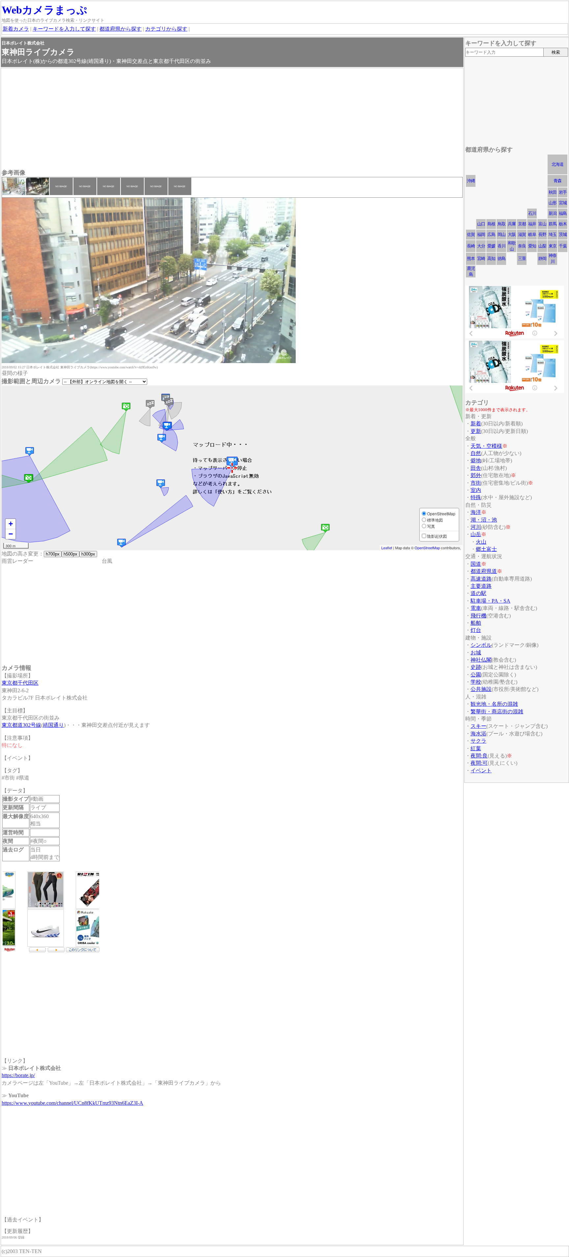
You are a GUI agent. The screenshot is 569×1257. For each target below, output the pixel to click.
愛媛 (491, 245)
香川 (501, 245)
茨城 (563, 234)
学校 (476, 682)
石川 (532, 213)
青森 (557, 180)
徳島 (501, 258)
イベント (481, 770)
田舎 (476, 468)
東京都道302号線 (21, 725)
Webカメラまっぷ (44, 10)
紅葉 (476, 748)
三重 (522, 258)
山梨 (542, 245)
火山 (481, 542)
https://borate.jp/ (18, 1075)
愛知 (532, 245)
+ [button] (11, 524)
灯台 (476, 630)
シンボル (481, 645)
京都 (522, 223)
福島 (563, 213)
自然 (476, 453)
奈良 (522, 245)
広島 (491, 234)
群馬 (552, 223)
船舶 (476, 623)
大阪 (512, 234)
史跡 (476, 667)
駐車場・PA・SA (490, 601)
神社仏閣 (481, 660)
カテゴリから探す (166, 29)
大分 (481, 245)
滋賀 (522, 234)
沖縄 (471, 180)
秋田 (552, 192)
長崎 (471, 245)
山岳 (476, 534)
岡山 (501, 234)
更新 (476, 431)
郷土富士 (486, 549)
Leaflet (386, 547)
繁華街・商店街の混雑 (497, 711)
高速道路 (481, 579)
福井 (532, 223)
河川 (476, 527)
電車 (476, 608)
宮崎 (481, 258)
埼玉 (552, 234)
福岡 (481, 234)
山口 (481, 223)
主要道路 (481, 586)
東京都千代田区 (20, 683)
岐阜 (532, 234)
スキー (478, 726)
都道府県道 (484, 571)
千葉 (563, 245)
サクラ (478, 741)
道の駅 (478, 593)
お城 (476, 652)
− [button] (11, 534)
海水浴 (478, 733)
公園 (476, 674)
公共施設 (481, 689)
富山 (542, 223)
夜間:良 (479, 755)
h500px (70, 554)
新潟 (552, 213)
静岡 (542, 258)
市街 (476, 483)
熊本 (471, 258)
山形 (552, 202)
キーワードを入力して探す (64, 29)
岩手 (563, 192)
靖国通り (53, 725)
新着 (476, 423)
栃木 (563, 223)
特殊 (476, 497)
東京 (552, 245)
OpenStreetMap (427, 547)
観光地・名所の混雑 (494, 704)
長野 (542, 234)
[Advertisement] (199, 119)
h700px (52, 554)
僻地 (476, 460)
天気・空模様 (486, 446)
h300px (88, 554)
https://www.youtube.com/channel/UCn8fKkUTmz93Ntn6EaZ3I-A (72, 1103)
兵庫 (512, 223)
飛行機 (478, 615)
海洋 (476, 512)
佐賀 (471, 234)
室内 (476, 490)
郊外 (476, 475)
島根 (491, 223)
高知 (491, 258)
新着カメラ (16, 29)
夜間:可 (479, 763)
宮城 (563, 202)
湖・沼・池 (484, 520)
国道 (476, 564)
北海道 (557, 164)
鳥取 (501, 223)
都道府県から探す (120, 29)
